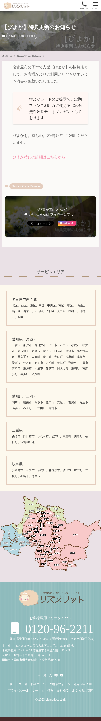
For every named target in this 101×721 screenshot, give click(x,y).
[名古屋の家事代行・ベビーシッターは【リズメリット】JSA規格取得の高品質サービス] (16, 5)
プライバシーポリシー (23, 690)
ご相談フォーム (59, 684)
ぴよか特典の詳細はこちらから (39, 157)
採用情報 (47, 690)
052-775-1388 (40, 639)
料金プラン (38, 684)
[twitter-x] (45, 675)
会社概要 (63, 690)
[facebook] (39, 675)
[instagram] (50, 675)
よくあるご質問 (82, 690)
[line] (56, 675)
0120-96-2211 (58, 628)
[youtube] (62, 675)
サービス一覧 (18, 684)
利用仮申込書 (82, 684)
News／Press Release (22, 35)
